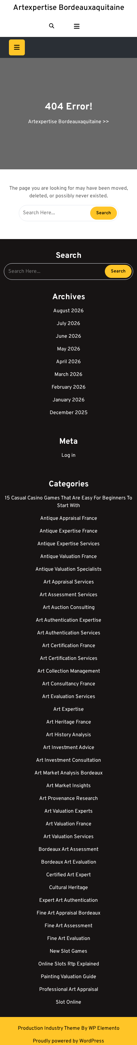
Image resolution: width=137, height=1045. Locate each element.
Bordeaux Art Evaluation (68, 862)
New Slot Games (68, 951)
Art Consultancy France (68, 684)
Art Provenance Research (68, 798)
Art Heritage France (68, 722)
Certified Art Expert (68, 875)
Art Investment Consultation (68, 760)
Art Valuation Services (68, 837)
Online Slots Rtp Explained (68, 964)
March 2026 (68, 374)
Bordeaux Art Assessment (68, 849)
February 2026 (69, 387)
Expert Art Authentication (68, 900)
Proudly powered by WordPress (68, 1041)
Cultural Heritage (68, 888)
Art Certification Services (68, 658)
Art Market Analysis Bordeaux (68, 773)
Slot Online (68, 1002)
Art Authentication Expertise (68, 620)
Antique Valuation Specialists (68, 569)
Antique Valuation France (68, 557)
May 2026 (68, 349)
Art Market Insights (68, 786)
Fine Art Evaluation (68, 939)
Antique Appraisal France (68, 518)
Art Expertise (68, 709)
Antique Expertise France (68, 531)
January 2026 (69, 400)
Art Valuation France (68, 824)
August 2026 (68, 311)
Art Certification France (68, 646)
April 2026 (68, 362)
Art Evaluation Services (68, 697)
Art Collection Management (68, 671)
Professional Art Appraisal (68, 989)
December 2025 (69, 413)
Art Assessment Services (68, 595)
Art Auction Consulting (69, 607)
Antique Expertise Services (68, 544)
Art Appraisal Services (68, 582)
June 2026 (68, 336)
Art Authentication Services (68, 633)
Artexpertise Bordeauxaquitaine (68, 8)
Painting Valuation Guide (68, 977)
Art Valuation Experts (68, 811)
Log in (68, 455)
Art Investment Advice (68, 748)
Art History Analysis (68, 735)
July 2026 (68, 324)
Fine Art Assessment (68, 926)
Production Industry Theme (49, 1028)
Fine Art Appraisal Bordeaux (68, 913)
